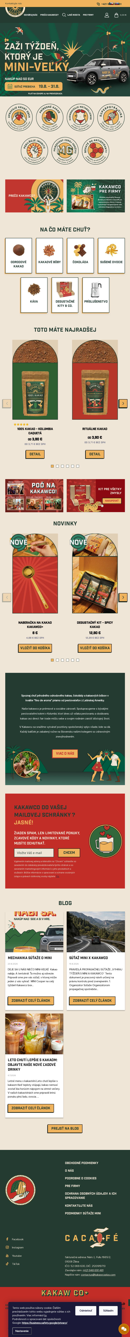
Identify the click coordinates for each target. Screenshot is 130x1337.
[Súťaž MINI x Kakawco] (96, 931)
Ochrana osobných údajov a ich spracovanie (90, 1196)
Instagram (18, 1247)
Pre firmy (72, 1186)
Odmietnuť (86, 1310)
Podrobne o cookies (80, 1178)
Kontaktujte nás (13, 3)
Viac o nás (65, 753)
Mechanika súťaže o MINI (30, 958)
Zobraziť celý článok (31, 1001)
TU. (57, 876)
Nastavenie (22, 1331)
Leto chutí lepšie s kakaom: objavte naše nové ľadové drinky (32, 1065)
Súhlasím (108, 1310)
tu (45, 1315)
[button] (52, 466)
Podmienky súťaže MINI (83, 1213)
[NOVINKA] (94, 576)
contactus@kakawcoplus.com (98, 1274)
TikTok (16, 1264)
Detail (35, 454)
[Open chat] (123, 1329)
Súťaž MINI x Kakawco (88, 958)
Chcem (69, 853)
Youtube (17, 1256)
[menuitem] (18, 264)
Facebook (18, 1239)
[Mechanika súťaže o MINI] (34, 931)
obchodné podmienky (81, 1163)
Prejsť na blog (65, 1128)
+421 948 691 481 (93, 1270)
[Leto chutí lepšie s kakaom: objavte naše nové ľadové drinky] (34, 1034)
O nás (69, 1171)
